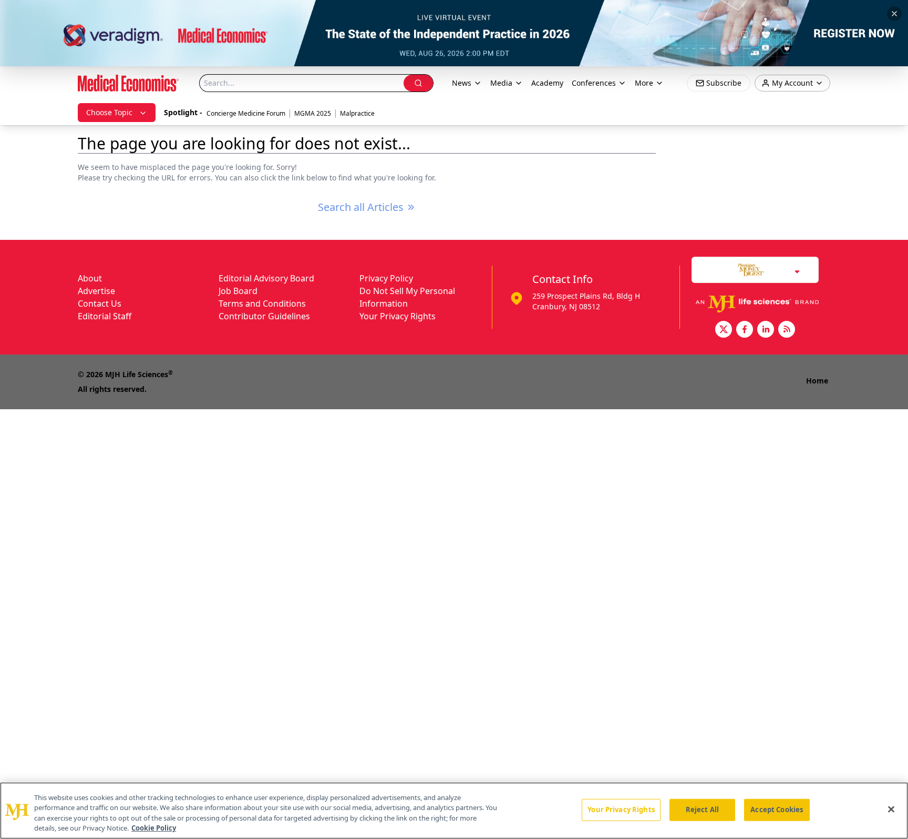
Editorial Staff (104, 316)
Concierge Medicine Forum (246, 113)
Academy (547, 83)
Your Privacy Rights (397, 316)
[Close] (891, 809)
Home (817, 381)
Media (501, 83)
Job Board (238, 291)
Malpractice (357, 113)
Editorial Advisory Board (266, 278)
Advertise (96, 291)
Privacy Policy (386, 278)
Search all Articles (361, 207)
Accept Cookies (776, 809)
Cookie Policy (153, 828)
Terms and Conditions (262, 303)
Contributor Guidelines (264, 316)
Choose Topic (109, 112)
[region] (454, 810)
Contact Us (99, 303)
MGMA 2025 (312, 113)
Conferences (594, 83)
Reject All (702, 809)
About (90, 278)
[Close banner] (894, 13)
